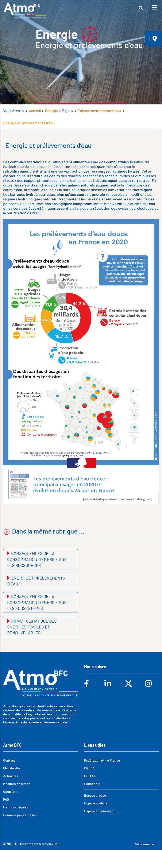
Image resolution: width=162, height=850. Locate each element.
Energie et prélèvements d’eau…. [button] (36, 580)
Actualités (10, 776)
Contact (9, 760)
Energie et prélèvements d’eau (29, 122)
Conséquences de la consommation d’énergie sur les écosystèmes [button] (37, 602)
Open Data (10, 791)
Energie (51, 110)
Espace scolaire (96, 803)
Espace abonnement (99, 811)
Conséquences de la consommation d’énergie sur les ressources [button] (37, 559)
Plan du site (11, 768)
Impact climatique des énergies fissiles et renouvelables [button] (32, 626)
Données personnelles (20, 815)
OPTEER (90, 776)
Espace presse (95, 795)
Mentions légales (15, 807)
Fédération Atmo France (102, 760)
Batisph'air (92, 784)
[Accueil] (25, 11)
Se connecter (145, 844)
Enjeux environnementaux (100, 110)
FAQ (6, 799)
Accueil (35, 110)
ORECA (89, 768)
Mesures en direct (16, 784)
